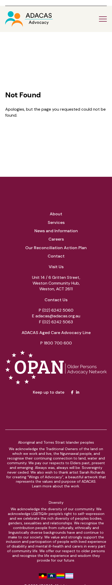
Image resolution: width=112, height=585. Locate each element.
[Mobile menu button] (103, 19)
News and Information (56, 231)
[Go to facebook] (72, 392)
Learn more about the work (55, 486)
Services (56, 222)
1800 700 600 (58, 343)
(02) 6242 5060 (57, 310)
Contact (56, 256)
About (56, 214)
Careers (56, 239)
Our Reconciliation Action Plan (56, 247)
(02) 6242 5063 (57, 322)
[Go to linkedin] (77, 392)
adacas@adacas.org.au (57, 316)
